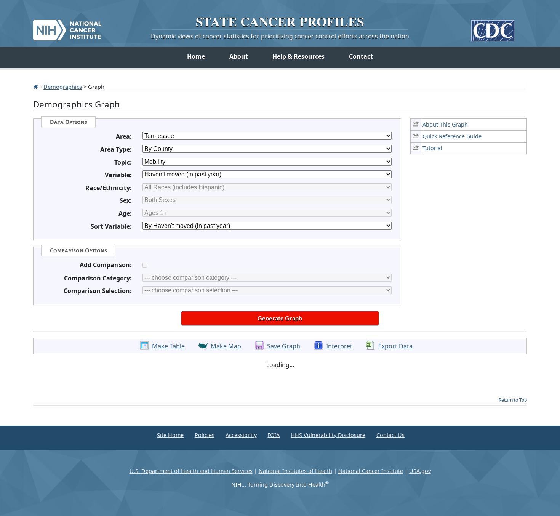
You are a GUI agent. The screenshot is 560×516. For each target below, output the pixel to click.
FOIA (273, 435)
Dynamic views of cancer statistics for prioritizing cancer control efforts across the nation (280, 36)
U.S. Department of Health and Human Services (191, 470)
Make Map (226, 346)
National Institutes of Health (295, 470)
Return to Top (513, 400)
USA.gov (420, 470)
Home (196, 56)
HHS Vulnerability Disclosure (328, 435)
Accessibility (241, 435)
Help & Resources (298, 56)
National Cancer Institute (370, 470)
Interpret (339, 346)
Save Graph (283, 346)
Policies (204, 435)
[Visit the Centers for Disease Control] (493, 28)
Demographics (62, 86)
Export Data (395, 346)
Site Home (170, 435)
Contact (361, 56)
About (238, 56)
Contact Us (390, 435)
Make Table (168, 346)
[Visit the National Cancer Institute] (67, 27)
